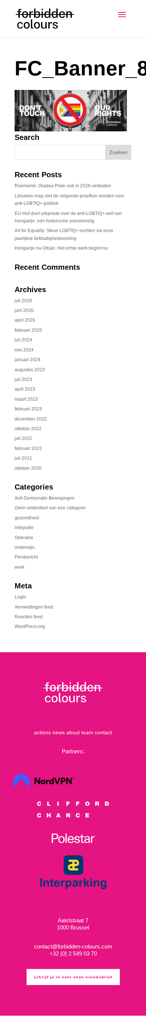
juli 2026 (23, 300)
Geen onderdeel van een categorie (50, 507)
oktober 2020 (28, 468)
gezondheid (27, 517)
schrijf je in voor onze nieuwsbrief (73, 976)
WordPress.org (30, 626)
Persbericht (26, 557)
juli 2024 (23, 340)
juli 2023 (23, 379)
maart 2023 (26, 399)
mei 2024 (24, 350)
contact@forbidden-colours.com (73, 946)
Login (20, 597)
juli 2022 (23, 438)
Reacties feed (29, 616)
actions (42, 732)
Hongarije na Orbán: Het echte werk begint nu (61, 248)
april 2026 (25, 320)
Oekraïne (24, 537)
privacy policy (59, 1000)
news (58, 732)
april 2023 (25, 389)
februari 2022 (28, 448)
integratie (24, 527)
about (73, 732)
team (87, 732)
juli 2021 (23, 458)
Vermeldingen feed (34, 607)
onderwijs (24, 547)
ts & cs (41, 1000)
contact (103, 732)
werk (19, 567)
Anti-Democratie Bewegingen (44, 498)
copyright (103, 1000)
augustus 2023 (30, 369)
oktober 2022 (28, 428)
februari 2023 (28, 409)
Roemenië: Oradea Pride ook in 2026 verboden (63, 185)
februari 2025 (28, 330)
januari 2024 (27, 359)
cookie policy (83, 1000)
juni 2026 (24, 310)
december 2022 (31, 419)
